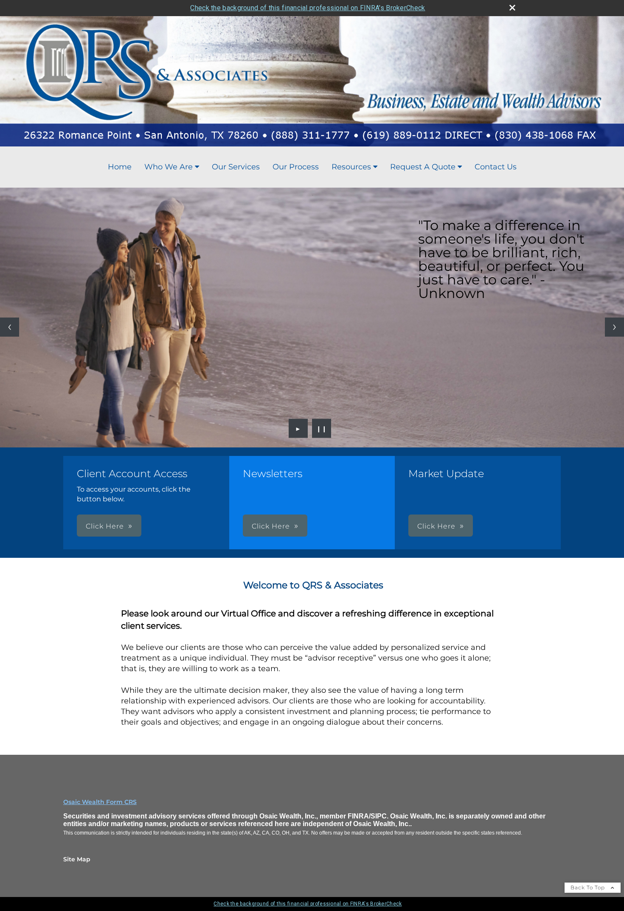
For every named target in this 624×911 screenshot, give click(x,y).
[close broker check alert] (512, 7)
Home (120, 167)
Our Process (296, 167)
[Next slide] (614, 327)
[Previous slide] (9, 327)
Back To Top (589, 887)
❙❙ (321, 428)
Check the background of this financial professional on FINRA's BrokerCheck (307, 8)
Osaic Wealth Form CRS (100, 802)
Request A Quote (422, 167)
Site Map (76, 859)
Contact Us (496, 167)
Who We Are (168, 167)
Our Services (236, 167)
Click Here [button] (105, 526)
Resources (351, 167)
